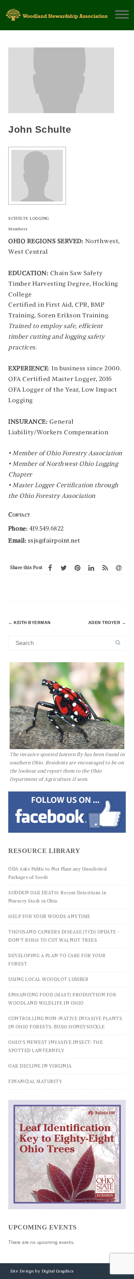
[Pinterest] (78, 568)
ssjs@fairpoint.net (54, 540)
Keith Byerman (29, 622)
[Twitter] (64, 568)
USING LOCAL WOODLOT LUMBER (48, 979)
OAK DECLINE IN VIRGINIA (40, 1066)
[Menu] (122, 15)
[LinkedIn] (91, 568)
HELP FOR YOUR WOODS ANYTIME (49, 916)
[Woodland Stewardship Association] (57, 19)
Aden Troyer (107, 622)
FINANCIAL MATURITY (35, 1081)
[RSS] (105, 568)
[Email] (119, 568)
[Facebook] (50, 568)
